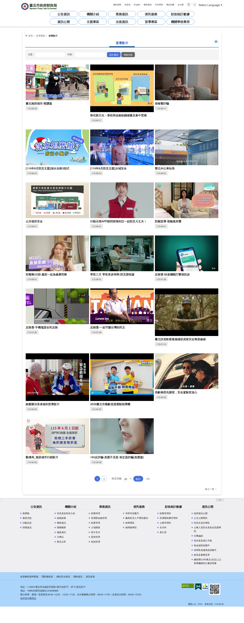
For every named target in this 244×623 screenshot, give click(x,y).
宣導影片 (53, 35)
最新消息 (27, 518)
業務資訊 (105, 506)
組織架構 (61, 518)
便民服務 (139, 506)
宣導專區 (40, 35)
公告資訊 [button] (63, 14)
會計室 (163, 532)
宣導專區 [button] (151, 21)
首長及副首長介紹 (66, 513)
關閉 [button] (188, 4)
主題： (31, 54)
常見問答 (159, 4)
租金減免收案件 (202, 545)
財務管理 (95, 513)
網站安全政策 (63, 576)
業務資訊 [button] (122, 14)
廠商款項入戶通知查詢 (136, 518)
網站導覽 (117, 4)
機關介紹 (70, 506)
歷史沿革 (61, 541)
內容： (70, 54)
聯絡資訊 (61, 522)
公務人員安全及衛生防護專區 (207, 529)
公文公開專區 (200, 518)
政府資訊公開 (200, 513)
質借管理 (95, 536)
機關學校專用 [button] (180, 21)
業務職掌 (61, 527)
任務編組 (198, 535)
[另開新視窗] (188, 586)
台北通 (181, 4)
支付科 (163, 527)
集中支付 (95, 532)
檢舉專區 (129, 522)
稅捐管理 (95, 541)
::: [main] (24, 31)
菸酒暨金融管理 (99, 518)
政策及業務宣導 (202, 554)
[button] (114, 54)
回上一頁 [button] (209, 489)
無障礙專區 (131, 527)
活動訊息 (27, 522)
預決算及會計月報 (203, 540)
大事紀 (60, 536)
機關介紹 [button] (93, 14)
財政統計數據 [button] (180, 14)
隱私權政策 (47, 576)
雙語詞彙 (170, 4)
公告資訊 (36, 506)
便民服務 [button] (151, 14)
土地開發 (95, 527)
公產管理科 (165, 522)
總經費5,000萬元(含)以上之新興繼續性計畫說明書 (207, 561)
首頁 (30, 35)
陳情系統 (148, 4)
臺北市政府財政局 (39, 6)
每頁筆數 (117, 478)
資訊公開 (207, 506)
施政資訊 (61, 532)
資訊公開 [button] (63, 21)
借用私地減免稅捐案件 (205, 550)
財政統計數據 (173, 506)
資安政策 (90, 576)
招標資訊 (27, 527)
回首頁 (127, 4)
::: (21, 4)
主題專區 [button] (93, 21)
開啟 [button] (220, 500)
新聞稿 (26, 513)
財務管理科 (165, 513)
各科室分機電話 (28, 598)
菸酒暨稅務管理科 (169, 518)
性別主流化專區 (202, 522)
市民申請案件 (132, 513)
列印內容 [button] (216, 41)
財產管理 (95, 522)
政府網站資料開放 (29, 576)
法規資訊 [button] (122, 21)
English (137, 4)
